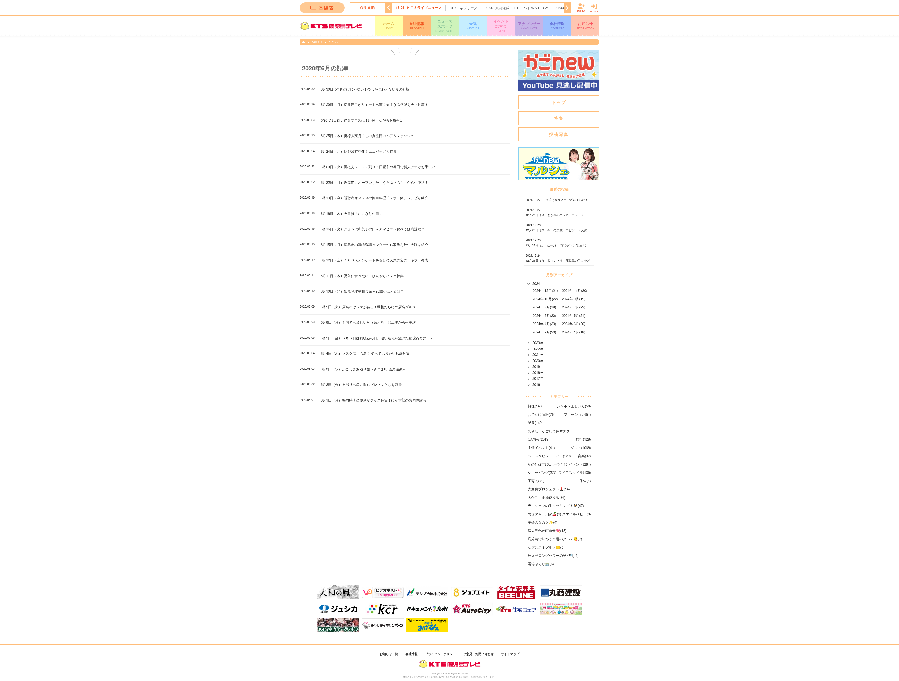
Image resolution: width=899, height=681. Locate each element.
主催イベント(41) (541, 447)
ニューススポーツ (444, 25)
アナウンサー (529, 25)
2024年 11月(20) (574, 290)
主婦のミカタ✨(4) (542, 522)
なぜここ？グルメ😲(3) (546, 547)
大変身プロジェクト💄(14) (549, 488)
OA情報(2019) (538, 439)
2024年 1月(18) (573, 332)
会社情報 (557, 25)
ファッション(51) (577, 414)
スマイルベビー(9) (576, 513)
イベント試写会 (501, 25)
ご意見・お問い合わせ (478, 653)
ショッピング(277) (542, 472)
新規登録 (581, 11)
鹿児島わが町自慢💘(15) (547, 530)
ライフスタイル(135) (574, 472)
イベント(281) (580, 464)
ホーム (388, 25)
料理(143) (535, 405)
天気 (473, 25)
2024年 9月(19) (573, 298)
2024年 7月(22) (573, 306)
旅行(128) (583, 439)
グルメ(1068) (581, 447)
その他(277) (537, 464)
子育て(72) (536, 480)
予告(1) (585, 480)
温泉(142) (535, 422)
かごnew (334, 42)
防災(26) (534, 513)
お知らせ (585, 25)
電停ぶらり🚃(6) (541, 563)
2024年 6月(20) (544, 315)
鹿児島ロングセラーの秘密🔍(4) (553, 555)
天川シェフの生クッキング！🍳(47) (556, 505)
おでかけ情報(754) (542, 414)
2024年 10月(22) (545, 298)
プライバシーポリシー (440, 653)
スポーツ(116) (558, 464)
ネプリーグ (468, 7)
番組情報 (416, 25)
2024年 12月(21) (545, 290)
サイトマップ (510, 653)
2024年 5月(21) (573, 315)
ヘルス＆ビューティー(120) (549, 455)
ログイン (594, 11)
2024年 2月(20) (544, 332)
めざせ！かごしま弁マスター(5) (553, 430)
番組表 (326, 7)
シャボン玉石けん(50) (574, 405)
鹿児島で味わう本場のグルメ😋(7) (555, 538)
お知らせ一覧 (389, 653)
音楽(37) (584, 455)
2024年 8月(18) (544, 306)
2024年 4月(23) (544, 323)
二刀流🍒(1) (551, 513)
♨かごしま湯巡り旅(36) (546, 497)
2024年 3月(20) (573, 323)
